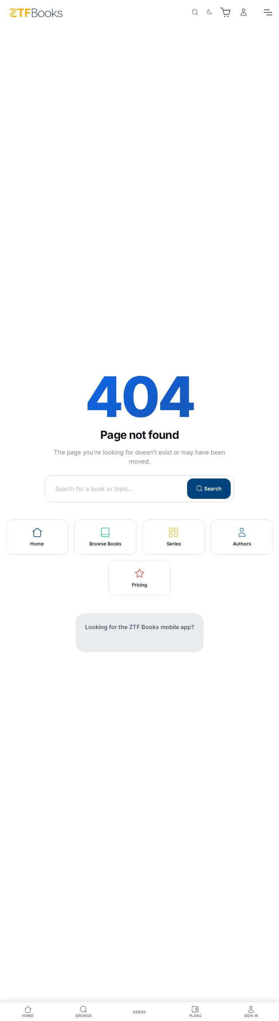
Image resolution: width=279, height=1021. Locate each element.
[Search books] (195, 12)
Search (213, 488)
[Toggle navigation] (267, 12)
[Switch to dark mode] (209, 12)
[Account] (243, 12)
